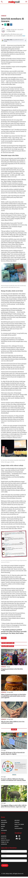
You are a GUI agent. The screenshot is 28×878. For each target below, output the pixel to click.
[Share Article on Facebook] (11, 25)
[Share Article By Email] (2, 25)
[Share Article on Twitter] (8, 25)
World (3, 824)
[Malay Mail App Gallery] (17, 839)
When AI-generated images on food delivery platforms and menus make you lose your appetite (13, 696)
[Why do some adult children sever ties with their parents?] (14, 710)
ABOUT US (3, 838)
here (23, 35)
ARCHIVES (3, 836)
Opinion (3, 15)
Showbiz (17, 820)
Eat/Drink (4, 830)
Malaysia (3, 820)
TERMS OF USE (5, 842)
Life (2, 828)
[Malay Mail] (14, 3)
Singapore (4, 822)
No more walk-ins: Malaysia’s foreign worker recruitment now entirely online (13, 779)
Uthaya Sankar (11, 31)
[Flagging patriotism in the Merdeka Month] (14, 657)
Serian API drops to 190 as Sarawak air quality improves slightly (13, 753)
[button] (25, 40)
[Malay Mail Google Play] (19, 837)
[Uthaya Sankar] (3, 32)
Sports (17, 826)
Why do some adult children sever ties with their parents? (12, 722)
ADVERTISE (4, 844)
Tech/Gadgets (18, 828)
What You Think (19, 824)
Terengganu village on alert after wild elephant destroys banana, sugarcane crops (14, 806)
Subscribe (5, 865)
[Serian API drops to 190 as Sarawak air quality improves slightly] (14, 740)
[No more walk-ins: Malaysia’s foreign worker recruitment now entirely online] (14, 767)
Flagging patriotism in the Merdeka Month (12, 669)
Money (3, 826)
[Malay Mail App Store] (16, 837)
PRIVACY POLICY (5, 840)
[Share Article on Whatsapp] (5, 25)
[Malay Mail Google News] (19, 839)
